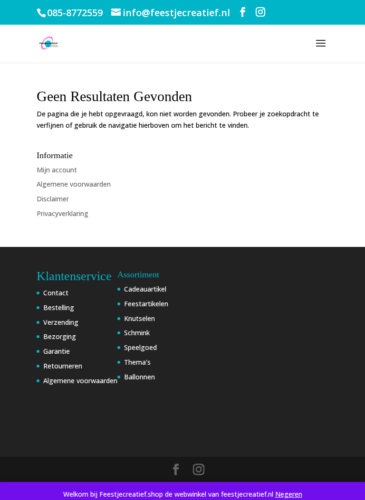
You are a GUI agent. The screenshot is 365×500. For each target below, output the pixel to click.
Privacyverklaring (62, 213)
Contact (55, 292)
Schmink (137, 332)
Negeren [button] (288, 494)
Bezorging (59, 336)
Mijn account (57, 169)
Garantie (56, 351)
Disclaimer (53, 198)
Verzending (60, 322)
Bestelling (58, 307)
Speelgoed (140, 347)
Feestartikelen (146, 303)
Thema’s (137, 362)
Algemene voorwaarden (74, 184)
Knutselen (139, 318)
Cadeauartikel (145, 288)
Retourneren (62, 365)
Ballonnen (139, 376)
